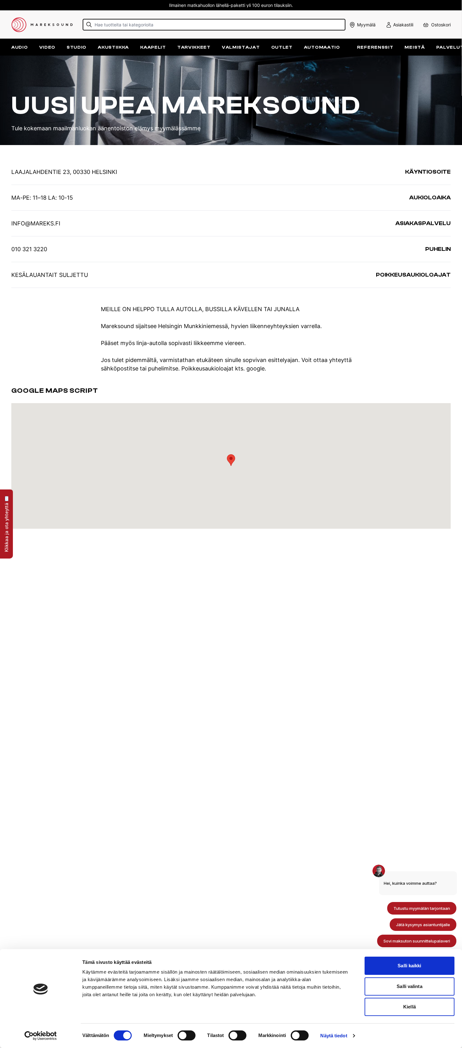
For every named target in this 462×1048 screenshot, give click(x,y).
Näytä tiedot (333, 1035)
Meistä (414, 47)
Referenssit (375, 47)
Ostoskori (441, 24)
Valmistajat (241, 47)
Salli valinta (409, 986)
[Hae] (89, 24)
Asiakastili (403, 24)
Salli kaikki (409, 965)
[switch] (186, 1035)
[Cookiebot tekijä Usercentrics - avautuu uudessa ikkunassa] (40, 1035)
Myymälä (366, 24)
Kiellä (409, 1006)
